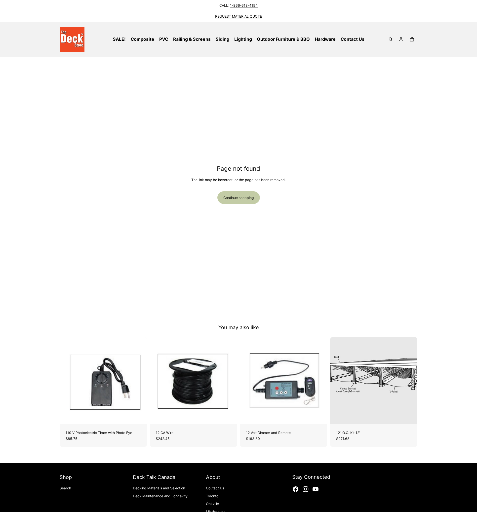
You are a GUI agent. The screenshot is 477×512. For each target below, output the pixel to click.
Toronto (212, 496)
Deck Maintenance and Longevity (160, 496)
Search (65, 488)
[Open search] (390, 39)
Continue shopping (238, 198)
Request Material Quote (238, 16)
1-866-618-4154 (244, 5)
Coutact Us (215, 488)
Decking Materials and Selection (159, 488)
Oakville (212, 504)
